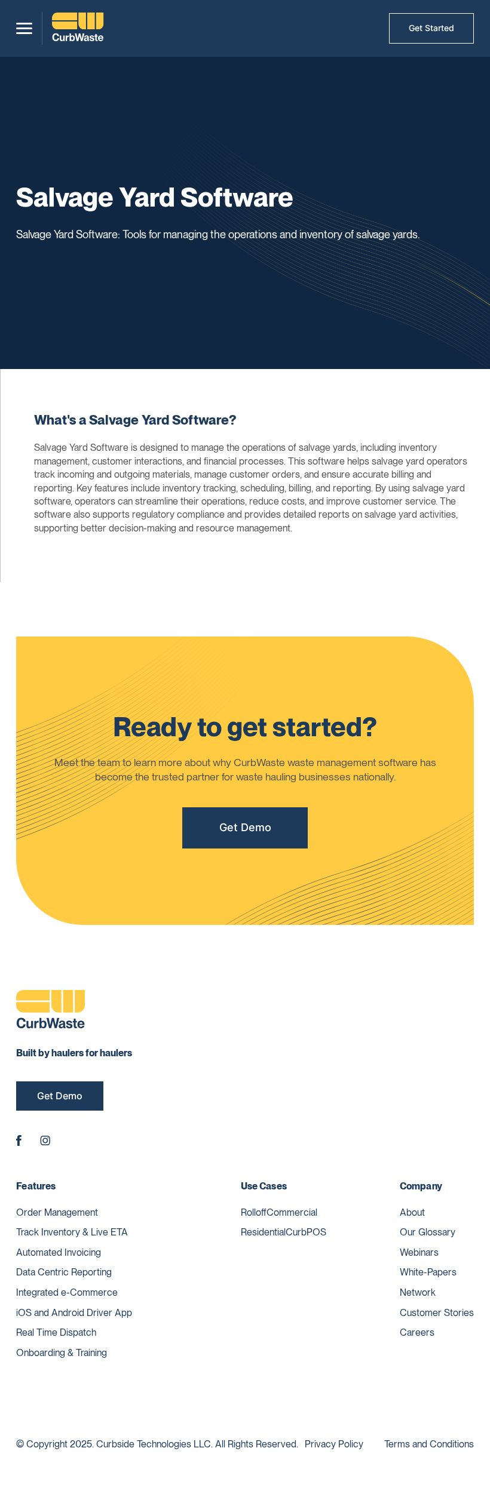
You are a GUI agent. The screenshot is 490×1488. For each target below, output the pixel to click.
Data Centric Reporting (64, 1272)
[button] (24, 28)
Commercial (292, 1212)
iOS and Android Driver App (74, 1312)
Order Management (57, 1212)
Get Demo (245, 827)
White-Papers (428, 1272)
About (412, 1212)
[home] (77, 28)
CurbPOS (306, 1232)
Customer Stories (437, 1312)
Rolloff (254, 1212)
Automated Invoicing (58, 1252)
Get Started (431, 28)
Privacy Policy (334, 1444)
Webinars (419, 1252)
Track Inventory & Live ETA (72, 1232)
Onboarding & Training (61, 1352)
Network (418, 1292)
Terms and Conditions (429, 1444)
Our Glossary (427, 1232)
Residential (263, 1232)
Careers (417, 1332)
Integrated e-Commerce (67, 1292)
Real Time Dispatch (56, 1332)
